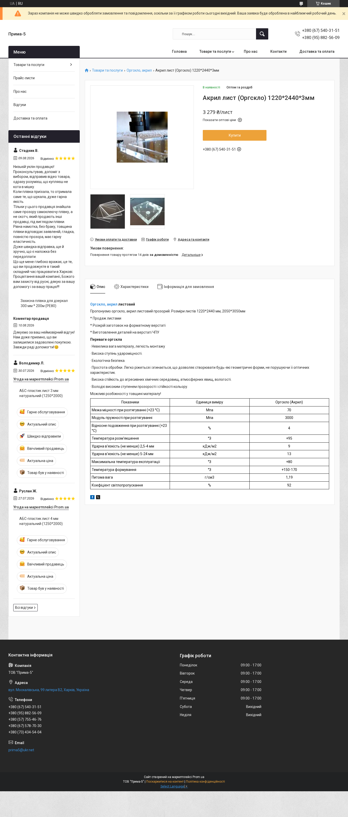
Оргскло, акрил (139, 70)
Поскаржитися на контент (165, 781)
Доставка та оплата (316, 51)
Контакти (278, 51)
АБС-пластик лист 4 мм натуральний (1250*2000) (41, 521)
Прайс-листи (24, 78)
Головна (179, 51)
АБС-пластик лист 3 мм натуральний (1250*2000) (41, 393)
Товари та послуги (215, 51)
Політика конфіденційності (205, 781)
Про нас (251, 51)
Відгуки (20, 105)
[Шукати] (262, 33)
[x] (98, 498)
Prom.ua (198, 777)
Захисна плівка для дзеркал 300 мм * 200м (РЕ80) (44, 303)
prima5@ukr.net (21, 750)
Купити (235, 135)
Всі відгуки (24, 607)
